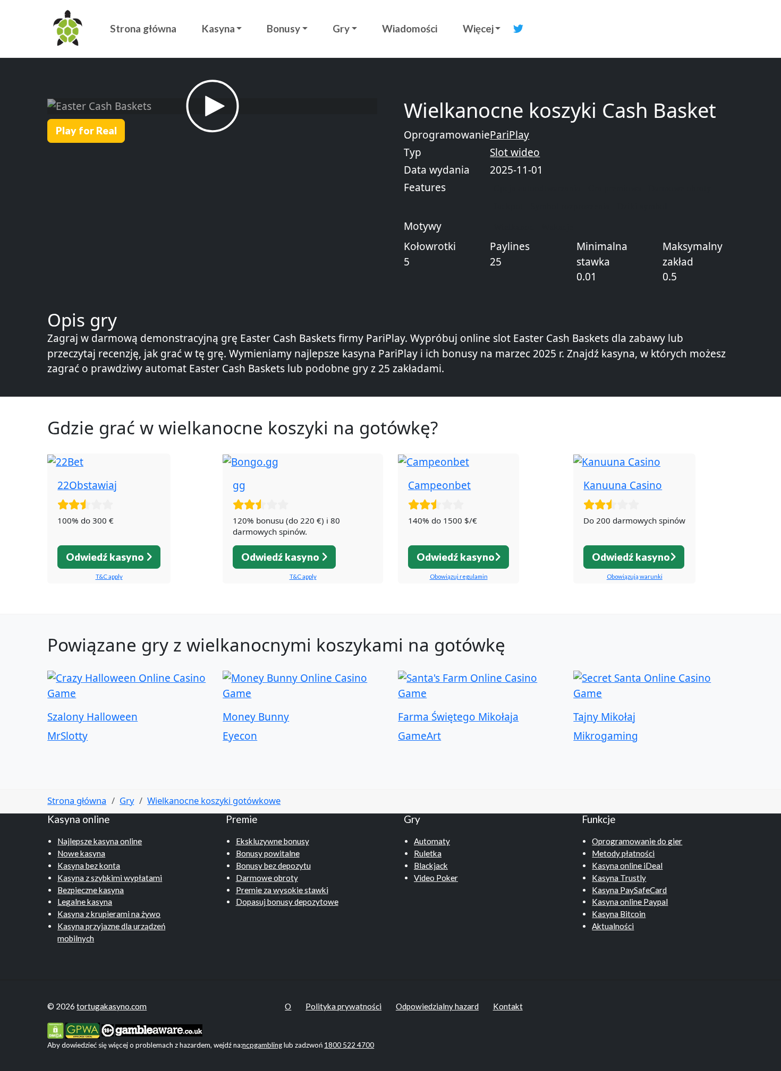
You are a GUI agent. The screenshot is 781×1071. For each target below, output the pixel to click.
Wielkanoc (514, 227)
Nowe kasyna (81, 853)
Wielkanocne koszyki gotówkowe (214, 800)
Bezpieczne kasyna (90, 890)
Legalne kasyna (84, 901)
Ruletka (428, 853)
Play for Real (86, 130)
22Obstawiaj (87, 485)
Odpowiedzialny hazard (437, 1006)
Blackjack (431, 865)
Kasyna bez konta (88, 865)
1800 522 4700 (349, 1045)
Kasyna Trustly (619, 877)
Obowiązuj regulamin (459, 576)
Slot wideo (515, 152)
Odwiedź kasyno (106, 557)
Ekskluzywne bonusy (272, 841)
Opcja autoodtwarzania (537, 188)
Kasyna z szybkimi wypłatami (109, 877)
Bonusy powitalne (268, 853)
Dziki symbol (642, 206)
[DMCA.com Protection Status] (55, 1029)
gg (239, 485)
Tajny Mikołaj (604, 717)
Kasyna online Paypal (630, 901)
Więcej (478, 28)
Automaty (432, 841)
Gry (341, 28)
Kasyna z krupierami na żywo (108, 914)
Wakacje (557, 227)
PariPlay (509, 135)
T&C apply (109, 576)
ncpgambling (262, 1045)
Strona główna (143, 28)
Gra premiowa (614, 188)
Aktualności (613, 926)
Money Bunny (256, 717)
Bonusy (283, 28)
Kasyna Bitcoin (619, 914)
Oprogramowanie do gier (637, 841)
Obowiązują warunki (635, 576)
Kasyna (218, 28)
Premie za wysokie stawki (282, 890)
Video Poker (436, 877)
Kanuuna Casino (622, 485)
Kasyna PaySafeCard (629, 890)
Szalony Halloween (92, 717)
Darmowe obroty (679, 188)
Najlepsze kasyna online (99, 841)
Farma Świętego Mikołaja (458, 717)
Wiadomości (409, 28)
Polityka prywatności (343, 1006)
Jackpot (508, 206)
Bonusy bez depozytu (273, 865)
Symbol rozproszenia (570, 206)
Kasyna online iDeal (627, 865)
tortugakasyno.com (112, 1006)
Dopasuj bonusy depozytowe (287, 901)
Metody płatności (623, 853)
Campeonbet (439, 485)
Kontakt (508, 1006)
